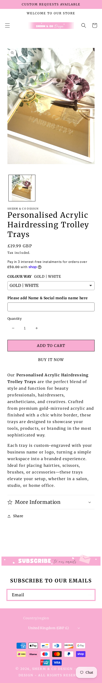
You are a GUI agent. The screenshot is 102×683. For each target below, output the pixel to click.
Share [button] (18, 516)
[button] (7, 25)
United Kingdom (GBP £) (48, 628)
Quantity (14, 319)
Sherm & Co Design (52, 669)
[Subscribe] (89, 594)
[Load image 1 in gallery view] (22, 188)
